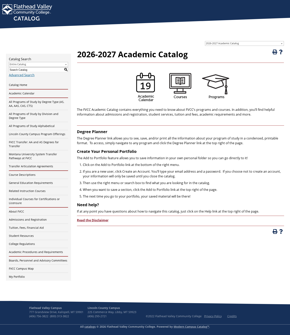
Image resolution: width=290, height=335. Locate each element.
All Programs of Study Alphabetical (32, 126)
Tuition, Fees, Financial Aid (26, 228)
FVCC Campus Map (21, 268)
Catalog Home (18, 85)
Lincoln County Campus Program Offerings (37, 134)
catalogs (90, 326)
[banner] (27, 13)
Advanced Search (22, 75)
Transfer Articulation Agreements (31, 166)
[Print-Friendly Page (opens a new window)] (274, 52)
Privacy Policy (213, 316)
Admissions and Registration (28, 219)
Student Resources (21, 236)
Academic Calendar (22, 93)
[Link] (145, 103)
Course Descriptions (22, 175)
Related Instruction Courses (27, 191)
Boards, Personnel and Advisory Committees (38, 260)
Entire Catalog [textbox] (18, 64)
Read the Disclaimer (93, 220)
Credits (232, 316)
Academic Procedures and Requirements (36, 252)
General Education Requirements (31, 183)
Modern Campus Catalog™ (191, 326)
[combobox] (244, 43)
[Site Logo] (27, 13)
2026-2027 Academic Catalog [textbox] (222, 43)
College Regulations (22, 244)
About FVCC (16, 211)
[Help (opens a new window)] (281, 52)
